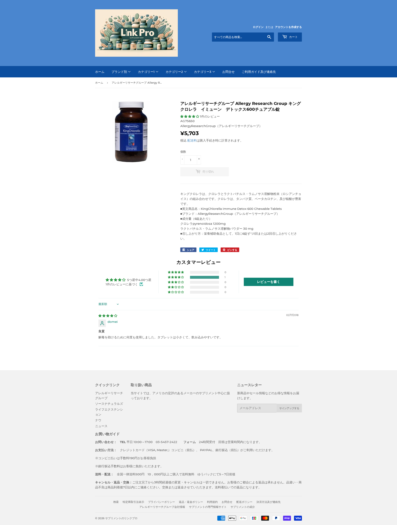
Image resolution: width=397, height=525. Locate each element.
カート (293, 37)
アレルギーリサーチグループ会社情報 (162, 506)
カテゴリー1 (146, 72)
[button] (190, 116)
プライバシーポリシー (161, 501)
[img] (107, 316)
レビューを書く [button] (268, 282)
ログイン (258, 27)
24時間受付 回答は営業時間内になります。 (219, 442)
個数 (183, 152)
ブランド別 (119, 72)
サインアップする (289, 408)
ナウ (98, 420)
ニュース (101, 426)
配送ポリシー (244, 501)
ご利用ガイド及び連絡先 (259, 72)
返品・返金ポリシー (191, 501)
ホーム (99, 72)
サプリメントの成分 (243, 506)
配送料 (192, 140)
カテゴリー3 (203, 72)
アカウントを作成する (288, 27)
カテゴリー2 (175, 72)
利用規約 (212, 501)
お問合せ (228, 72)
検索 (116, 501)
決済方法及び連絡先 (268, 501)
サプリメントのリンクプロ (121, 518)
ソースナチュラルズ (109, 404)
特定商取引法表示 (133, 501)
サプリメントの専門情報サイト (208, 506)
